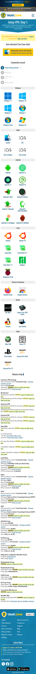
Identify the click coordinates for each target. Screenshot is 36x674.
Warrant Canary (7, 634)
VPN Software (6, 623)
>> (16, 10)
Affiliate (4, 637)
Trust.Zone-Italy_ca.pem (15, 437)
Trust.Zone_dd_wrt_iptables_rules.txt (22, 601)
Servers (4, 626)
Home (4, 620)
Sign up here (22, 38)
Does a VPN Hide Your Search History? (15, 650)
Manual (19, 634)
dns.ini (10, 558)
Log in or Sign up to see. (22, 387)
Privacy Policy (6, 632)
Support (19, 626)
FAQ (18, 632)
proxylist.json (11, 556)
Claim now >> (18, 5)
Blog (18, 629)
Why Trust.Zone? (22, 620)
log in (32, 36)
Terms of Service (7, 629)
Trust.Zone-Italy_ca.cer (13, 436)
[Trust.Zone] (11, 15)
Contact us (20, 623)
